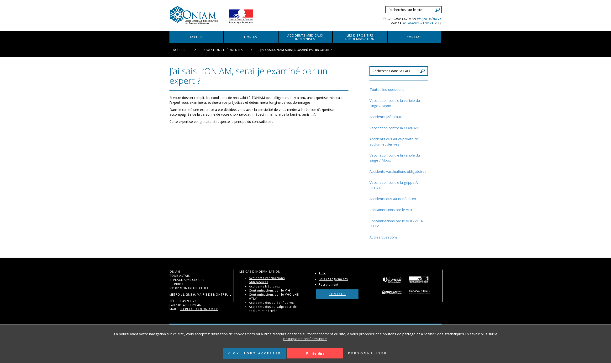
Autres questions (383, 237)
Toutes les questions (386, 89)
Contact (337, 294)
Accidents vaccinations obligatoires (398, 171)
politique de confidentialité (305, 338)
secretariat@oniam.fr (199, 309)
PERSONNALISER (367, 353)
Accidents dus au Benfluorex (392, 198)
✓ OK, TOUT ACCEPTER (254, 353)
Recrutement (328, 284)
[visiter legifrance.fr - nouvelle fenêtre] (393, 292)
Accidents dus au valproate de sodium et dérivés (394, 141)
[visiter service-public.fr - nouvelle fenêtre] (420, 292)
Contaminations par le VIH (390, 209)
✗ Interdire (315, 353)
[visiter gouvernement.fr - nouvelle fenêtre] (419, 279)
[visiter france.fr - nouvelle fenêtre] (392, 279)
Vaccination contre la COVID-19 (395, 127)
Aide (322, 273)
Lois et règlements (333, 279)
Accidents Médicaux (385, 116)
